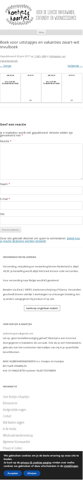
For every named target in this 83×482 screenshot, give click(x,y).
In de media (9, 428)
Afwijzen (32, 473)
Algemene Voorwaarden (16, 441)
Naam (5, 184)
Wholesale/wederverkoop (18, 435)
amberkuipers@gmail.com (18, 333)
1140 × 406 (40, 56)
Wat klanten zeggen (13, 422)
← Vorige (5, 66)
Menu (41, 32)
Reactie (6, 141)
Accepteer (12, 473)
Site (2, 214)
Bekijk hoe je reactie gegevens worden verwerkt (40, 239)
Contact (7, 416)
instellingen (71, 466)
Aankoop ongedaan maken (42, 308)
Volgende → (75, 66)
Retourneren (10, 403)
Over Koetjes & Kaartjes (16, 396)
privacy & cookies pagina (36, 462)
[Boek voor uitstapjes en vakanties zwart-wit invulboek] (41, 88)
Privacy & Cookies (12, 448)
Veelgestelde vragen (14, 409)
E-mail (5, 199)
